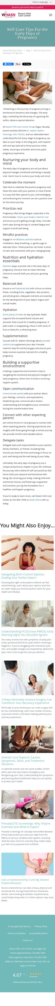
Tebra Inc (27, 926)
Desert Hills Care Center (12, 50)
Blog (28, 50)
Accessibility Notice (38, 933)
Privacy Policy (41, 926)
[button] (50, 15)
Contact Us (27, 940)
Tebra (39, 982)
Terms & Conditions (16, 933)
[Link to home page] (23, 14)
